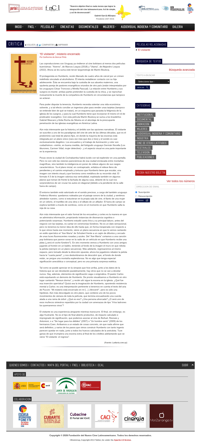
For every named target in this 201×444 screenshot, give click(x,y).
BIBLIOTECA (88, 365)
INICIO (18, 27)
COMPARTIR (48, 45)
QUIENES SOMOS (18, 365)
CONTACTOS (38, 365)
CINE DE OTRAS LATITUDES (152, 143)
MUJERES (109, 27)
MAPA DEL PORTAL (58, 365)
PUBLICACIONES (145, 157)
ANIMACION (143, 124)
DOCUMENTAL (144, 119)
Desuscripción (145, 196)
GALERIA (178, 27)
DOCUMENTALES (88, 27)
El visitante (143, 50)
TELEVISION (143, 152)
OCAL (101, 365)
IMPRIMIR (63, 45)
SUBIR (185, 365)
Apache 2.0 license (122, 440)
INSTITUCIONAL (145, 114)
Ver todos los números (181, 181)
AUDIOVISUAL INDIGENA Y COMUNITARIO (144, 27)
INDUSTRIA (143, 138)
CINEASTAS (67, 27)
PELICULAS (47, 27)
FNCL (31, 27)
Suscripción (144, 192)
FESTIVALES (144, 147)
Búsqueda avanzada (182, 69)
